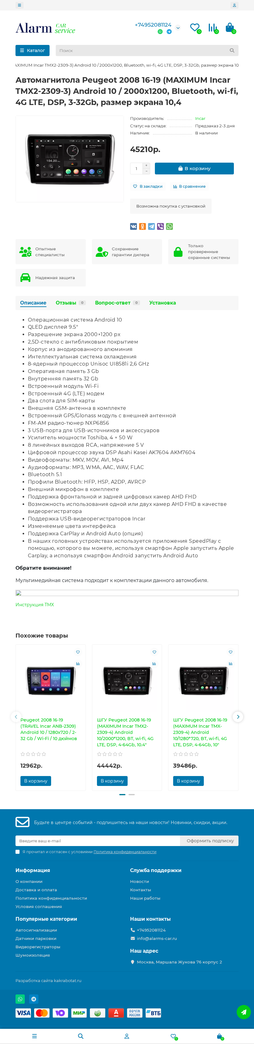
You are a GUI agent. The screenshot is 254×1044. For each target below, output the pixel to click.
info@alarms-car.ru (157, 938)
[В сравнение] (78, 664)
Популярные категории (46, 919)
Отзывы (69, 303)
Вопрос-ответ (116, 303)
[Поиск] (232, 50)
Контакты (140, 889)
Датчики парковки (35, 938)
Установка (162, 303)
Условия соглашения (38, 906)
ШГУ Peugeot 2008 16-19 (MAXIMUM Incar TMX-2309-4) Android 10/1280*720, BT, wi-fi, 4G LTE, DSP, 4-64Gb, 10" (200, 732)
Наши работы (145, 898)
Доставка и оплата (36, 889)
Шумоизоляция (32, 955)
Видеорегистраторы (37, 946)
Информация (32, 870)
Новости (139, 881)
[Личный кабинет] (234, 5)
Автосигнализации (36, 930)
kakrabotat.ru (67, 980)
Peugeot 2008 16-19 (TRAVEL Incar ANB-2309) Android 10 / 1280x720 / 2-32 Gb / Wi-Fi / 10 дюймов (48, 729)
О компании (28, 881)
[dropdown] (19, 5)
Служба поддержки (156, 870)
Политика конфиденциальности (51, 898)
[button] (16, 717)
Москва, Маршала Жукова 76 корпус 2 (179, 961)
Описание (33, 303)
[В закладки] (78, 652)
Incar (200, 118)
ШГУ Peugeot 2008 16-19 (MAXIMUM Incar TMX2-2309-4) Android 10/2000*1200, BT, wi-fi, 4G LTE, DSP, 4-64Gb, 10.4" (125, 732)
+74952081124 (153, 24)
